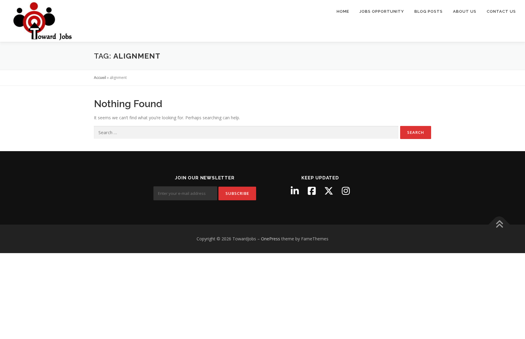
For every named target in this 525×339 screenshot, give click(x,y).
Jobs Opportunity (381, 11)
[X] (328, 190)
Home (343, 11)
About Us (464, 11)
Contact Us (501, 11)
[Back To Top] (499, 225)
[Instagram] (345, 190)
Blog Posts (428, 11)
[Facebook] (311, 190)
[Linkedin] (294, 190)
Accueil (100, 77)
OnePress (270, 239)
